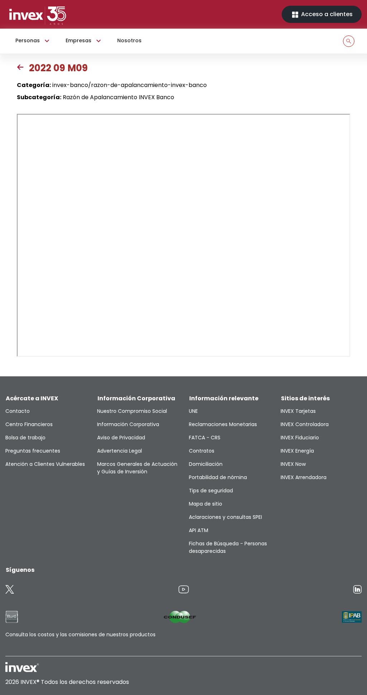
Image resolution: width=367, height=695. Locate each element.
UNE (193, 411)
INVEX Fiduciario (300, 437)
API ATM (198, 530)
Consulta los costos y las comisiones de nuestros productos (80, 634)
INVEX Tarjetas (298, 411)
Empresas (78, 40)
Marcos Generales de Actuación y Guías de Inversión (137, 467)
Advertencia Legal (119, 450)
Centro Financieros (29, 424)
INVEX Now (293, 464)
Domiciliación (206, 464)
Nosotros (129, 40)
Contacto (17, 411)
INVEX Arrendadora (304, 477)
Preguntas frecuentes (32, 450)
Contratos (201, 450)
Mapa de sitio (205, 503)
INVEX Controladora (305, 424)
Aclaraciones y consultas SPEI (225, 517)
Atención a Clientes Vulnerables (45, 464)
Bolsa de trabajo (25, 437)
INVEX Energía (297, 450)
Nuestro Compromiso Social (132, 411)
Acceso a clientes (326, 14)
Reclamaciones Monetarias (223, 424)
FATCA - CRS (204, 437)
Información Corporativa (128, 424)
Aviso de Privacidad (121, 437)
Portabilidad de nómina (218, 477)
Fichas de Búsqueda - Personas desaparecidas (228, 547)
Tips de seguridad (211, 490)
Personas (27, 40)
